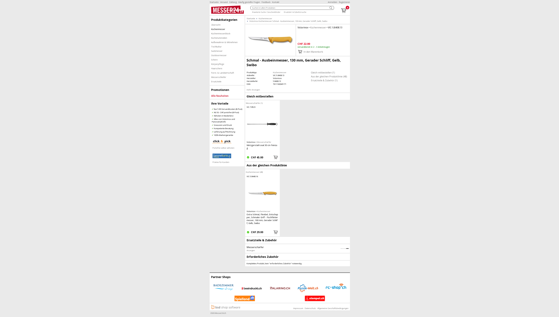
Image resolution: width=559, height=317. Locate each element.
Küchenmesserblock (220, 33)
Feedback (265, 2)
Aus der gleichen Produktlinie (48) (329, 76)
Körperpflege (217, 64)
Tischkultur (216, 46)
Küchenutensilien (219, 37)
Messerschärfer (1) (254, 103)
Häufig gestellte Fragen (249, 2)
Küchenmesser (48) (254, 172)
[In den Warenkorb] (275, 157)
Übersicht (216, 24)
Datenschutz (310, 308)
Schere (214, 59)
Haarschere (216, 68)
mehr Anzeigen (253, 89)
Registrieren (344, 2)
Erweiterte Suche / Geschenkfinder (266, 12)
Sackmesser (217, 50)
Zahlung (233, 2)
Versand (224, 2)
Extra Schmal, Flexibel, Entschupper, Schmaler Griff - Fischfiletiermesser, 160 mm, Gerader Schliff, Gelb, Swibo (262, 219)
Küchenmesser (218, 29)
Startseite (214, 2)
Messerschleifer (218, 77)
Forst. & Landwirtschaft (222, 72)
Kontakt (275, 2)
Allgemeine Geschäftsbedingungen (333, 308)
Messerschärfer (264, 142)
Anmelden (332, 2)
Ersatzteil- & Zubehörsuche (295, 12)
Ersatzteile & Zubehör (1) (324, 80)
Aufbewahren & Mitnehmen (224, 42)
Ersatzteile (216, 81)
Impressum (298, 308)
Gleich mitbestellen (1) (323, 72)
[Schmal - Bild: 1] (270, 40)
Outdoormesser (219, 55)
